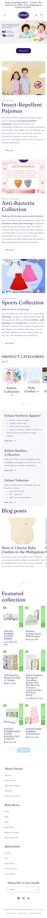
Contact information (36, 913)
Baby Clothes (29, 389)
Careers (7, 853)
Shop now (23, 51)
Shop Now (9, 250)
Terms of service (23, 913)
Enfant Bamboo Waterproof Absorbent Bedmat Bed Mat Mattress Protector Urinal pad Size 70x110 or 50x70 (34, 685)
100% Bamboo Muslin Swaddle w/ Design (12, 677)
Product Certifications (13, 796)
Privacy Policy (10, 874)
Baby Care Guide (11, 837)
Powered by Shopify (27, 909)
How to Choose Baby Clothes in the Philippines (23, 550)
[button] (4, 15)
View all (5, 361)
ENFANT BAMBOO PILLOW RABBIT (9, 635)
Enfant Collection (11, 389)
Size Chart (8, 791)
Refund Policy (10, 863)
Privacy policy (39, 909)
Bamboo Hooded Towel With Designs (33, 633)
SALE (6, 822)
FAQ (6, 858)
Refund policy (11, 913)
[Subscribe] (36, 889)
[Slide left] (18, 403)
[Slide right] (28, 403)
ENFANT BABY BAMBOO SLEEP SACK (34, 731)
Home (7, 811)
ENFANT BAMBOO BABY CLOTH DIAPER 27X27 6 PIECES (12, 734)
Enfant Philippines (14, 909)
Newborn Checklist (12, 832)
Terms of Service (11, 869)
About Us (8, 775)
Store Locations (10, 780)
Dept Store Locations (12, 785)
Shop (6, 817)
